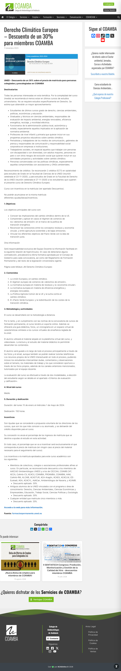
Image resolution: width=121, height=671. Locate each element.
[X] (112, 36)
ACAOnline (62, 667)
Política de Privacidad (93, 633)
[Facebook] (93, 36)
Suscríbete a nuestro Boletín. (103, 74)
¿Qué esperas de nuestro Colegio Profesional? (102, 96)
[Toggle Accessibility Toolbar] (116, 666)
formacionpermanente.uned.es (27, 513)
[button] (118, 17)
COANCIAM (90, 17)
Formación (47, 17)
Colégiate (108, 4)
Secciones (61, 17)
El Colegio (11, 17)
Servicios (23, 17)
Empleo (35, 17)
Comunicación (75, 17)
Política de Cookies (93, 641)
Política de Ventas (93, 650)
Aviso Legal (91, 626)
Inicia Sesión (109, 10)
